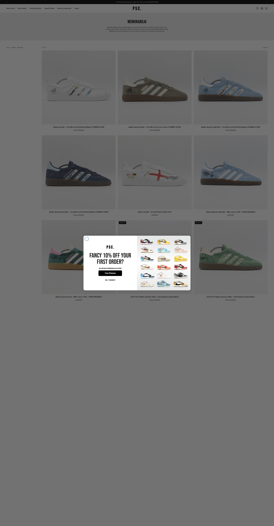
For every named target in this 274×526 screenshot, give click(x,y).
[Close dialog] (87, 239)
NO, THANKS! (110, 280)
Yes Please (110, 273)
